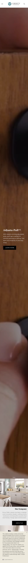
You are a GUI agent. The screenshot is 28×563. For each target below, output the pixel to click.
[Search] (24, 3)
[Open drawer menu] (2, 3)
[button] (7, 559)
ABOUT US (19, 523)
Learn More (9, 248)
